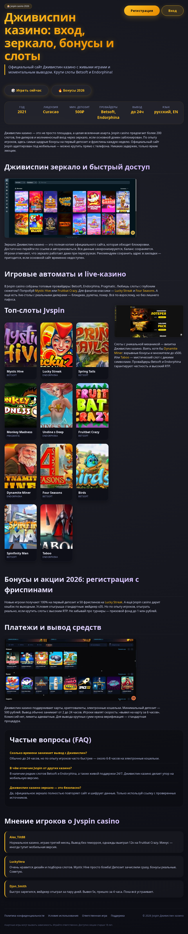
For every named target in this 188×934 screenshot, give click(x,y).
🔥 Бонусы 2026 (71, 90)
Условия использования (63, 915)
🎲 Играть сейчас (26, 90)
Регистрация (142, 10)
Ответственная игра (94, 915)
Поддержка (118, 915)
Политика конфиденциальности (24, 915)
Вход (172, 10)
